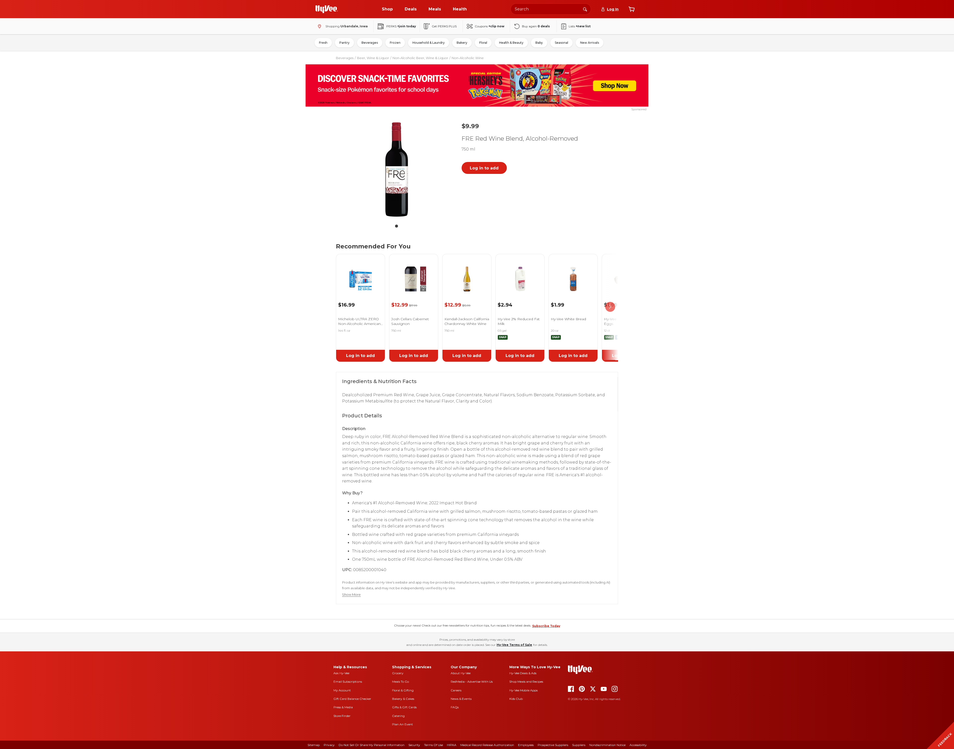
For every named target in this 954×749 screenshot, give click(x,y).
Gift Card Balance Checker (352, 699)
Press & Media (343, 707)
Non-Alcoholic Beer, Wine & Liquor (420, 58)
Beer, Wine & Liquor (373, 58)
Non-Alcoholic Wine (468, 58)
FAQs (455, 707)
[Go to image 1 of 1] (396, 226)
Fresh (323, 42)
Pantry (344, 42)
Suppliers (578, 745)
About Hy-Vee (461, 673)
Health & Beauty (511, 42)
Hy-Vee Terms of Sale (514, 645)
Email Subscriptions (347, 681)
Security (414, 745)
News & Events (461, 699)
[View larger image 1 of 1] (396, 169)
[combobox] (551, 9)
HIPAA (451, 745)
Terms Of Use (433, 745)
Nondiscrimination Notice (607, 745)
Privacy (329, 745)
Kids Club (516, 699)
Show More (351, 594)
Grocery (397, 673)
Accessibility (638, 745)
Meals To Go (400, 681)
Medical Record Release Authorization (487, 745)
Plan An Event (402, 724)
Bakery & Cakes (403, 699)
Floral (483, 42)
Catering (398, 716)
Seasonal (561, 42)
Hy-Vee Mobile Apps (523, 690)
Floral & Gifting (403, 690)
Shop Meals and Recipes (526, 681)
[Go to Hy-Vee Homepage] (327, 9)
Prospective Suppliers (553, 745)
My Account (342, 690)
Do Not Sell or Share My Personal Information (371, 745)
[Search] (585, 9)
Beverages (369, 42)
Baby (539, 42)
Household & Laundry (428, 42)
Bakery (462, 42)
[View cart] (631, 9)
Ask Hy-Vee (341, 673)
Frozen (395, 42)
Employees (526, 745)
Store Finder (342, 716)
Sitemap (314, 745)
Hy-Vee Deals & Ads (522, 673)
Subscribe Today (546, 626)
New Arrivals (589, 42)
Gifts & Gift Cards (404, 707)
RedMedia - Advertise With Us (472, 681)
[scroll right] (610, 307)
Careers (456, 690)
